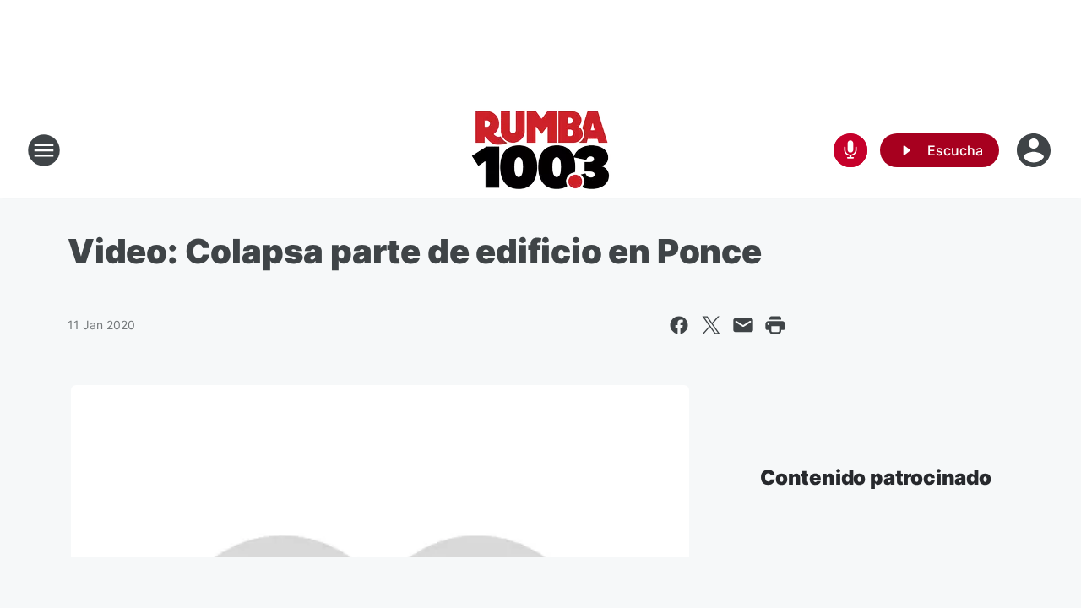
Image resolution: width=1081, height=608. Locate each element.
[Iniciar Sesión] (1035, 150)
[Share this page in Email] (743, 325)
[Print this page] (775, 325)
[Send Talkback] (850, 150)
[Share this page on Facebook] (679, 325)
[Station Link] (541, 150)
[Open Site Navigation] (44, 150)
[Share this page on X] (711, 325)
